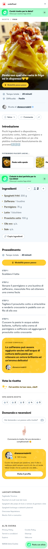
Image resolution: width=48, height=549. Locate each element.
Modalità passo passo (16, 85)
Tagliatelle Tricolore (9, 496)
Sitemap (28, 534)
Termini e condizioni (10, 534)
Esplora (5, 537)
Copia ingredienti (15, 236)
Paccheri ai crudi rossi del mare (14, 500)
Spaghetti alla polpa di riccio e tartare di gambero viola (24, 504)
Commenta (28, 117)
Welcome (28, 537)
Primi (14, 19)
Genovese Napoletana (11, 511)
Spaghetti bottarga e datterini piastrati (17, 508)
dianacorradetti (24, 107)
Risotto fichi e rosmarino (11, 515)
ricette (5, 19)
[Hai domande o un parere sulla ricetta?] (21, 420)
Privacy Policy (7, 530)
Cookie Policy (30, 530)
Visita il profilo (24, 474)
